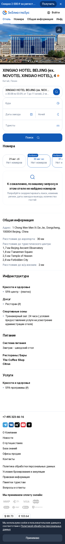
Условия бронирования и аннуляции (24, 471)
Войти (56, 12)
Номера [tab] (19, 19)
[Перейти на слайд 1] (28, 61)
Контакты (9, 459)
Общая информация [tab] (40, 19)
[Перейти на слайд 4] (34, 61)
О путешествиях (13, 443)
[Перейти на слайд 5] (36, 61)
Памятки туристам (14, 482)
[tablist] (32, 19)
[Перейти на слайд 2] (30, 61)
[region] (32, 44)
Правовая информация (16, 477)
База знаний (10, 448)
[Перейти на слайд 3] (32, 61)
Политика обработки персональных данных (29, 466)
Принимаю (32, 538)
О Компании (10, 432)
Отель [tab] (6, 19)
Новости (8, 437)
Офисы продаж (12, 453)
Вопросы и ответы (14, 487)
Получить (48, 3)
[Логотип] (16, 12)
